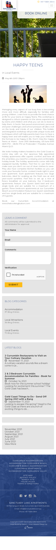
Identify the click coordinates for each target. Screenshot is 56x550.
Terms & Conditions (28, 484)
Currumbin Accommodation (33, 201)
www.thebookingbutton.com (16, 203)
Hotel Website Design (37, 524)
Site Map (28, 475)
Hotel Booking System (18, 524)
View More (10, 444)
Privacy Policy (28, 477)
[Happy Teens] (28, 94)
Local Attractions (14, 320)
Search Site (28, 480)
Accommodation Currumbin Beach (28, 463)
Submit (13, 284)
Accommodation (14, 309)
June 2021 (10, 441)
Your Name (10, 230)
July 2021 (10, 439)
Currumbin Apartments (28, 468)
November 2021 (13, 429)
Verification (11, 267)
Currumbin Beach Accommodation (28, 466)
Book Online (36, 13)
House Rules (28, 482)
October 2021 (12, 431)
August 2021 (11, 436)
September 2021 (14, 434)
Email (7, 240)
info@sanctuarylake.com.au (30, 509)
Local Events (12, 73)
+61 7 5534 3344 (47, 2)
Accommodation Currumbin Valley (28, 471)
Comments (10, 249)
